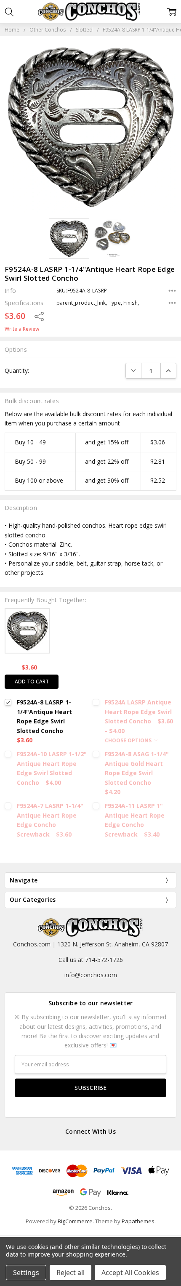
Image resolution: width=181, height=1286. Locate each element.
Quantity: (17, 371)
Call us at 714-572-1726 (91, 960)
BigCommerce (75, 1221)
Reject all (70, 1272)
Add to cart (32, 681)
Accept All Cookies (130, 1272)
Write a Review (22, 329)
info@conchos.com (90, 975)
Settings (26, 1272)
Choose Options (129, 740)
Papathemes (138, 1221)
